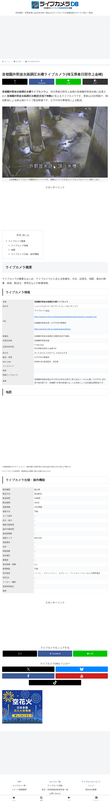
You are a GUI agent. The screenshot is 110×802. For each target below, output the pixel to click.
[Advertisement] (55, 37)
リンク (91, 785)
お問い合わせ (55, 793)
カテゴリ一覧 (55, 782)
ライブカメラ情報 (19, 245)
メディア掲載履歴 (19, 789)
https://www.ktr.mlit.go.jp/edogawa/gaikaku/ (52, 329)
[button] (95, 82)
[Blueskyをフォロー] (82, 669)
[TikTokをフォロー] (55, 682)
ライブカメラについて (91, 782)
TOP (19, 782)
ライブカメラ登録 (55, 785)
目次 (18, 235)
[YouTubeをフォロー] (82, 676)
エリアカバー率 (19, 785)
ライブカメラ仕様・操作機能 (25, 254)
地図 (13, 250)
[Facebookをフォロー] (28, 676)
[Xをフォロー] (28, 669)
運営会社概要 (91, 789)
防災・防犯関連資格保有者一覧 (55, 789)
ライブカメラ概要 (16, 241)
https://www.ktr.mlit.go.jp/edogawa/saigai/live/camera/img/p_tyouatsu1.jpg (65, 317)
